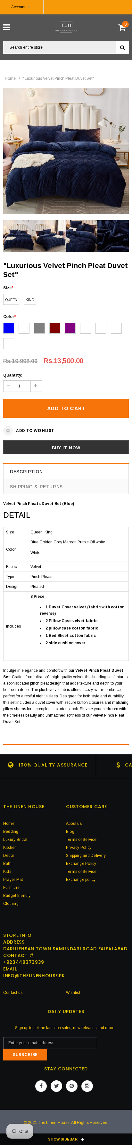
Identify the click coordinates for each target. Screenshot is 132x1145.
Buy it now (66, 447)
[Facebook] (41, 1086)
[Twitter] (56, 1086)
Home (10, 78)
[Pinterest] (72, 1086)
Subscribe (25, 1055)
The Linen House (54, 1122)
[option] (66, 151)
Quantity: (12, 375)
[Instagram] (87, 1086)
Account (18, 7)
